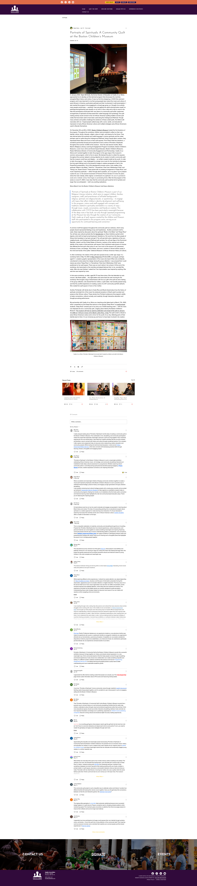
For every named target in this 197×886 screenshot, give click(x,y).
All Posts (64, 17)
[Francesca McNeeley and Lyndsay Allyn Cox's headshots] (73, 389)
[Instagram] (65, 2)
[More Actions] (126, 430)
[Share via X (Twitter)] (74, 366)
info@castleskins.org (50, 878)
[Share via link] (82, 366)
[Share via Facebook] (70, 366)
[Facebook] (62, 2)
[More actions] (126, 28)
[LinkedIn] (69, 2)
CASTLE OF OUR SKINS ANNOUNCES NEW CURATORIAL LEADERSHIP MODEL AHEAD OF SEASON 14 (73, 398)
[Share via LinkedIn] (78, 366)
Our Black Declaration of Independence (97, 398)
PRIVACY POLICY (150, 879)
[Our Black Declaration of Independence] (98, 389)
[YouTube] (73, 2)
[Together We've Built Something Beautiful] (123, 389)
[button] (94, 9)
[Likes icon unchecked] (75, 452)
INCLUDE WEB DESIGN (160, 877)
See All (133, 380)
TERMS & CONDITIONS (161, 879)
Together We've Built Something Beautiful (120, 398)
